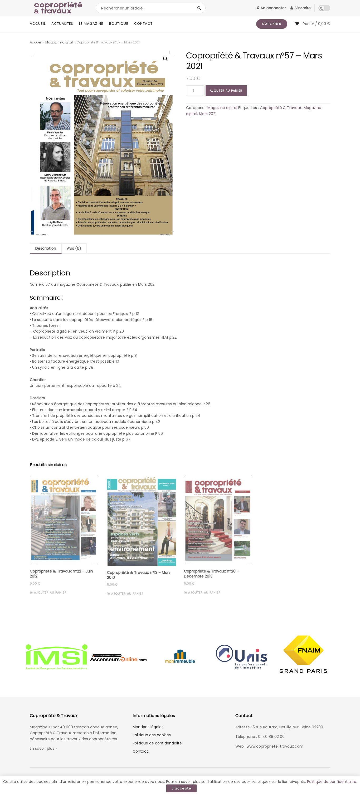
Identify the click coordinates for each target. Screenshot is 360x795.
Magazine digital (59, 42)
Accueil (38, 23)
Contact (143, 23)
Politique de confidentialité (157, 743)
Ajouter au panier (226, 90)
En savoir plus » (43, 748)
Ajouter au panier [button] (50, 592)
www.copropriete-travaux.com (275, 746)
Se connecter (273, 8)
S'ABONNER (271, 24)
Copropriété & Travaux (281, 107)
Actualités (62, 23)
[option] (56, 657)
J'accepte (181, 788)
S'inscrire (302, 8)
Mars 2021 (207, 113)
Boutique (118, 23)
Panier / (316, 23)
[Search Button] (200, 8)
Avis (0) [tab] (74, 248)
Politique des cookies (152, 735)
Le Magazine (91, 23)
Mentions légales (148, 726)
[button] (165, 59)
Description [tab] (45, 248)
